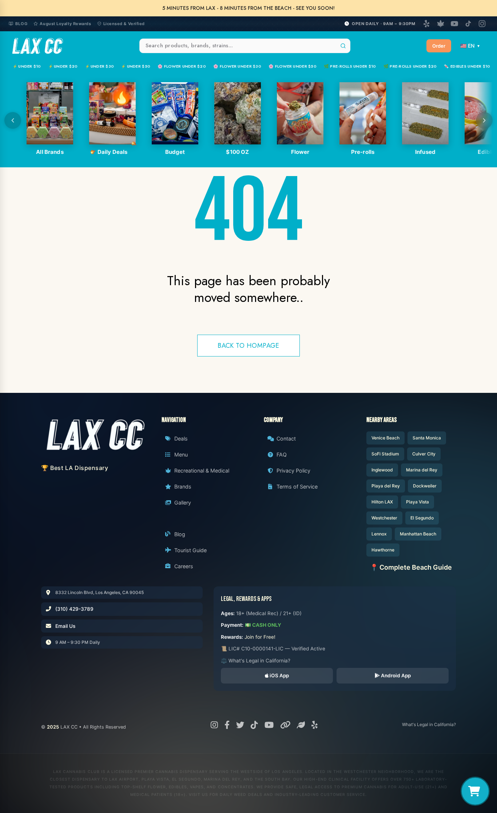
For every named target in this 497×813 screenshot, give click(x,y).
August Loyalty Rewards (65, 23)
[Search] (343, 46)
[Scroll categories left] (12, 120)
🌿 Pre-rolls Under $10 (350, 66)
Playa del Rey (385, 486)
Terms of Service (297, 486)
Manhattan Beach (418, 534)
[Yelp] (427, 23)
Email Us (65, 626)
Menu (181, 454)
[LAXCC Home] (37, 45)
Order (438, 46)
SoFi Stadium (385, 454)
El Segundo (422, 518)
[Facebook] (227, 725)
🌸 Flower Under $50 (293, 66)
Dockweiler (425, 486)
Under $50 (135, 66)
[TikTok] (468, 23)
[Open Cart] (475, 791)
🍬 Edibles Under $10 (467, 66)
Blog (21, 23)
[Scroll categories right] (484, 120)
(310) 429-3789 (74, 609)
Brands (182, 486)
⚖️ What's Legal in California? (255, 660)
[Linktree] (285, 725)
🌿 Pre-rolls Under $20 (410, 66)
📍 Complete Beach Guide (411, 567)
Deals (181, 438)
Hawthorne (382, 550)
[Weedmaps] (440, 23)
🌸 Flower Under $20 (182, 66)
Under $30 (99, 66)
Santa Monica (427, 438)
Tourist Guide (190, 550)
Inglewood (382, 470)
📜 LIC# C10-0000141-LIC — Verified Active (273, 648)
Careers (183, 566)
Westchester (384, 518)
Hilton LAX (382, 502)
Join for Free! (259, 637)
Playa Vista (417, 502)
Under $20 (63, 66)
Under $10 (27, 66)
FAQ (282, 454)
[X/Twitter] (240, 725)
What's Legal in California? (429, 724)
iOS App (279, 675)
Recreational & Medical (201, 470)
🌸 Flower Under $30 (237, 66)
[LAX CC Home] (95, 434)
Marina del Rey (421, 470)
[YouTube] (454, 23)
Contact (286, 438)
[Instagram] (482, 23)
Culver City (424, 454)
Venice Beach (385, 438)
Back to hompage (248, 345)
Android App (395, 675)
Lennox (379, 534)
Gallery (182, 502)
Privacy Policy (293, 470)
